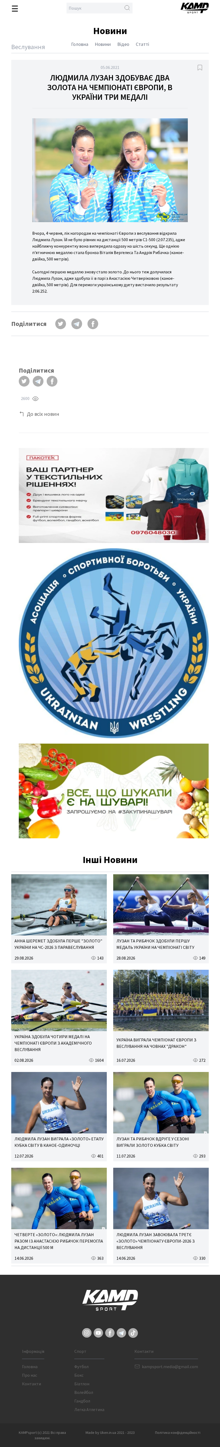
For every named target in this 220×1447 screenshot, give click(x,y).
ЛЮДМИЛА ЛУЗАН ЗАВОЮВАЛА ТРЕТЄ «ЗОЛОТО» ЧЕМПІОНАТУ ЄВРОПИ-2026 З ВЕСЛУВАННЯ (155, 1241)
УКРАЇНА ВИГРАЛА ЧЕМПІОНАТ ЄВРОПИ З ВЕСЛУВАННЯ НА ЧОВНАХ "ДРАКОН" (156, 1043)
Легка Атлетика (89, 1409)
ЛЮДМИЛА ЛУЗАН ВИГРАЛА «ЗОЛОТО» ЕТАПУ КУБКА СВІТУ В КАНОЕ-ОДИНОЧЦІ (59, 1142)
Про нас (29, 1375)
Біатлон (81, 1383)
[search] (127, 8)
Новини (103, 44)
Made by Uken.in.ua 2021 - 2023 (110, 1432)
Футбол (81, 1366)
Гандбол (82, 1401)
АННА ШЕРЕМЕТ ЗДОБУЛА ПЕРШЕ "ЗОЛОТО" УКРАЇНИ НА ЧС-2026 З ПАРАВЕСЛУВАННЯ (58, 944)
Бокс (78, 1375)
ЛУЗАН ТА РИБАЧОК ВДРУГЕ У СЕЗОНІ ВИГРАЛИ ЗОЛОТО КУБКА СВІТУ (152, 1142)
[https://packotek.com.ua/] (114, 495)
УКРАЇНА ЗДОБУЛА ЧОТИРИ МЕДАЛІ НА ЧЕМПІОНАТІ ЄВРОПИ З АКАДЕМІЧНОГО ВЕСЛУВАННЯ (53, 1043)
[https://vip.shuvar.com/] (114, 791)
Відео (123, 44)
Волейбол (83, 1392)
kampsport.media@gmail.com (170, 1366)
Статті (142, 44)
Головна (79, 44)
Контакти (31, 1383)
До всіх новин (43, 413)
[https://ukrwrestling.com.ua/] (114, 643)
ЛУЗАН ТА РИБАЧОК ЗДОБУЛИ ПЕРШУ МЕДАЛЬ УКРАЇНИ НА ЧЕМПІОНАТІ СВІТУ (155, 944)
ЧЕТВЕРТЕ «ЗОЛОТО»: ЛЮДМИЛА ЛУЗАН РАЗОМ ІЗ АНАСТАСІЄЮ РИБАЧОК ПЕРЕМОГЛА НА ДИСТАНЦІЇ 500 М (58, 1241)
